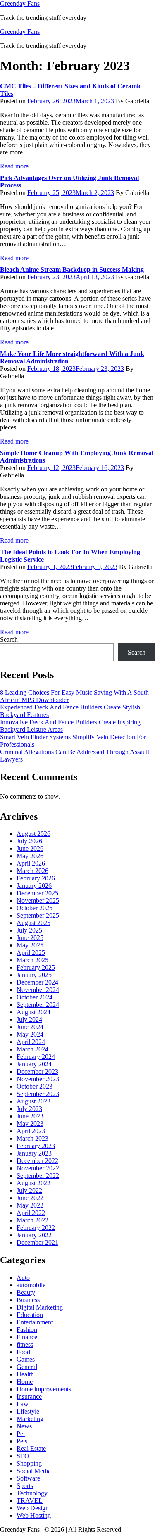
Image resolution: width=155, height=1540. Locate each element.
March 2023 (32, 1138)
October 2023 (34, 1086)
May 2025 (30, 945)
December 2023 (37, 1071)
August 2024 (33, 1012)
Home (25, 1381)
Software (28, 1478)
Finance (27, 1337)
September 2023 (38, 1093)
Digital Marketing (40, 1307)
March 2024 (32, 1049)
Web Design (33, 1508)
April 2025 (31, 952)
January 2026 (34, 885)
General (27, 1366)
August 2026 (33, 833)
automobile (31, 1284)
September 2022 (38, 1175)
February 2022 (36, 1227)
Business (28, 1299)
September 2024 (38, 1004)
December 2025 (37, 893)
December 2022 (37, 1160)
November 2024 (38, 989)
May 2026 (30, 855)
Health (25, 1374)
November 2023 (38, 1078)
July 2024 (29, 1019)
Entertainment (35, 1322)
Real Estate (31, 1448)
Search (9, 639)
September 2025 (38, 915)
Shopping (29, 1463)
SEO (23, 1455)
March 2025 (32, 959)
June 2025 (30, 937)
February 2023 (36, 1145)
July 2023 (29, 1108)
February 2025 (36, 967)
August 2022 (33, 1182)
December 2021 (37, 1242)
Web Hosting (34, 1515)
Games (26, 1359)
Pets (22, 1441)
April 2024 (31, 1041)
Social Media (34, 1470)
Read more (14, 166)
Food (23, 1351)
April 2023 (31, 1130)
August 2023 (33, 1101)
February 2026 (36, 878)
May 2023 (30, 1123)
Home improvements (44, 1389)
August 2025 (33, 922)
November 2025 (38, 900)
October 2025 (34, 907)
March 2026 (32, 870)
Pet (21, 1433)
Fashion (27, 1329)
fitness (25, 1344)
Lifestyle (28, 1411)
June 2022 (30, 1197)
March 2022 (32, 1220)
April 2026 (31, 863)
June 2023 (30, 1116)
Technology (32, 1493)
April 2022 (31, 1212)
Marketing (30, 1418)
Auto (23, 1277)
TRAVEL (30, 1500)
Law (23, 1403)
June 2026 (30, 848)
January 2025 (34, 974)
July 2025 (29, 930)
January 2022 (34, 1235)
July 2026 (29, 841)
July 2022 (29, 1190)
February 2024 (36, 1056)
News (24, 1426)
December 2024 (37, 982)
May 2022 (30, 1205)
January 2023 (34, 1153)
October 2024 (34, 997)
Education (30, 1314)
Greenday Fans (20, 3)
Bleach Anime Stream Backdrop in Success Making (72, 269)
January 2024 (34, 1064)
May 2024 (30, 1034)
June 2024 (30, 1026)
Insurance (29, 1396)
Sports (25, 1485)
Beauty (26, 1292)
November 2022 (38, 1168)
